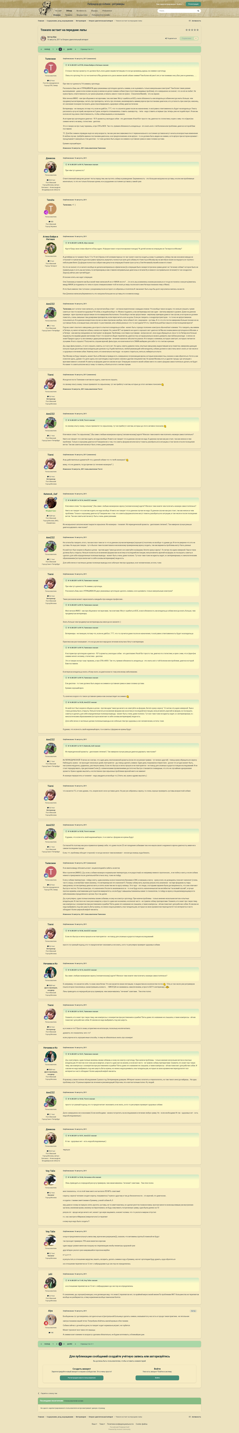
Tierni (50, 374)
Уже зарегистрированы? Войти (169, 4)
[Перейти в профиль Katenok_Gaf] (51, 502)
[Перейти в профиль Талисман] (51, 67)
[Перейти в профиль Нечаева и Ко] (51, 972)
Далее (69, 49)
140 (51, 1333)
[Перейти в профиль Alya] (43, 38)
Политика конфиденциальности (120, 1424)
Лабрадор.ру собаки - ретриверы (106, 3)
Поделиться (172, 38)
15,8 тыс (51, 516)
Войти (157, 1378)
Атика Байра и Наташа (50, 238)
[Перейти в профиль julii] (51, 1282)
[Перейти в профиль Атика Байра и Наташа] (51, 248)
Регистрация (193, 4)
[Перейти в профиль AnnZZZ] (51, 312)
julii (50, 1274)
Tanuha (50, 200)
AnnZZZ (50, 304)
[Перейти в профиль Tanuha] (51, 208)
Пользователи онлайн (101, 15)
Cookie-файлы (141, 1424)
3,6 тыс (52, 396)
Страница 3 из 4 (86, 49)
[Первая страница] (41, 49)
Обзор (69, 11)
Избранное (107, 11)
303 (51, 222)
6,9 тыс (52, 80)
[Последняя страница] (75, 49)
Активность (81, 11)
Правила (68, 15)
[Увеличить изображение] (162, 384)
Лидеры (94, 11)
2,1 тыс (52, 326)
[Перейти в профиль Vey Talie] (51, 1179)
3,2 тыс (52, 1193)
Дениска (50, 158)
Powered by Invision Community (119, 1429)
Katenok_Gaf (50, 494)
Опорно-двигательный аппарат (75, 40)
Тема (101, 1424)
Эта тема (189, 11)
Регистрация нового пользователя (81, 1378)
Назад (47, 49)
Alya (54, 37)
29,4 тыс (51, 180)
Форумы (57, 15)
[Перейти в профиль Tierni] (51, 383)
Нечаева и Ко (50, 963)
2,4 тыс (52, 1296)
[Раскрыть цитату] (66, 65)
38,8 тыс (51, 985)
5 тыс (51, 261)
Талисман (50, 58)
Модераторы (82, 15)
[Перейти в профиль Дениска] (51, 167)
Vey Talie (50, 1171)
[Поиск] (198, 11)
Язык (94, 1424)
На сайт (58, 11)
